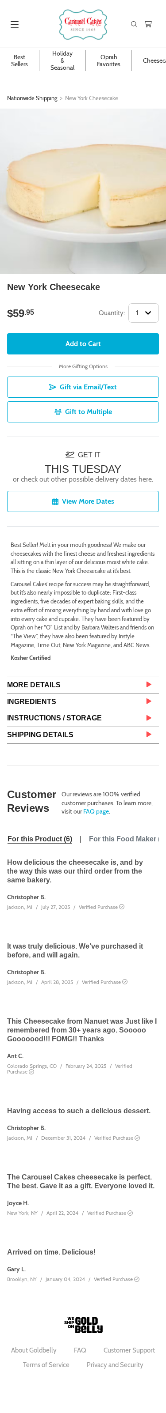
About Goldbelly (34, 1350)
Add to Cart (83, 343)
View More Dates (88, 501)
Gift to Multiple (88, 411)
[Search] (134, 24)
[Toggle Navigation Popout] (15, 25)
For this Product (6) (40, 839)
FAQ (80, 1350)
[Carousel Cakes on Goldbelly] (83, 24)
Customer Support (129, 1350)
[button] (83, 685)
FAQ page (96, 811)
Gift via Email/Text (88, 387)
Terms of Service (46, 1365)
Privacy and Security (115, 1365)
